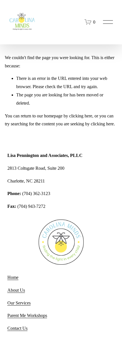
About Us (16, 290)
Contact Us (17, 328)
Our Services (19, 303)
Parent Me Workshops (27, 315)
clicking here (80, 115)
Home (12, 277)
